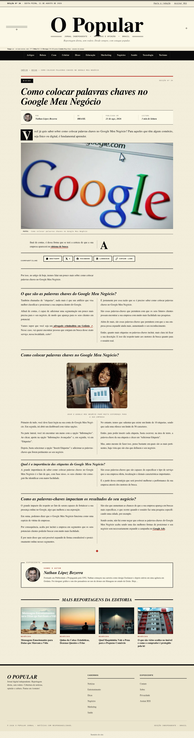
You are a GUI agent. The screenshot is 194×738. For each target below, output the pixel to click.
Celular (65, 55)
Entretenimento (94, 689)
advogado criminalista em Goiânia (71, 325)
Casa (54, 55)
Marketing (106, 55)
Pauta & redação (162, 3)
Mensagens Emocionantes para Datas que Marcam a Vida (37, 641)
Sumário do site (97, 734)
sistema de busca (59, 246)
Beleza (43, 55)
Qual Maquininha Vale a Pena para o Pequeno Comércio (114, 641)
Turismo (163, 55)
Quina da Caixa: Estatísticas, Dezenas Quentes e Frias (74, 641)
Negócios (121, 55)
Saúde (134, 55)
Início (24, 70)
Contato (143, 683)
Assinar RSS (180, 3)
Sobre (142, 689)
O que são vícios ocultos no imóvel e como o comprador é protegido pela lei (155, 642)
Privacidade (145, 695)
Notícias (91, 683)
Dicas (77, 55)
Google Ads (158, 528)
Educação (90, 55)
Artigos (30, 55)
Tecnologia (148, 55)
